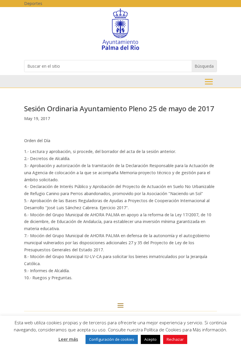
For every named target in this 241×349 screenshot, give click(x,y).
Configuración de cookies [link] (111, 339)
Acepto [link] (150, 339)
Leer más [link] (68, 339)
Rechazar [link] (175, 339)
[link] (120, 49)
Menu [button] (208, 81)
